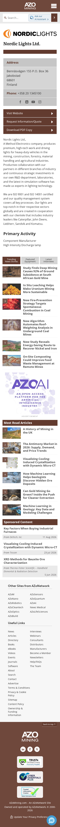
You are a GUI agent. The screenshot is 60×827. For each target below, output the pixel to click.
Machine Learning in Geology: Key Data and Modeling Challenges (38, 509)
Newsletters (36, 657)
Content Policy (16, 704)
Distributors (36, 644)
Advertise (13, 683)
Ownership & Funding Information (15, 712)
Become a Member (40, 653)
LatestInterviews (49, 260)
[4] (11, 324)
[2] (11, 289)
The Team (35, 666)
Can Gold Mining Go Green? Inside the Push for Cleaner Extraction (39, 494)
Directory (13, 640)
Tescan (13, 552)
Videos (11, 653)
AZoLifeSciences (39, 611)
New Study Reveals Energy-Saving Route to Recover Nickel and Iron (40, 345)
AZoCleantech (15, 607)
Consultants (36, 640)
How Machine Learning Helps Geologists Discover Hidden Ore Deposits (39, 479)
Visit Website (15, 113)
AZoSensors (36, 594)
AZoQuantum (37, 598)
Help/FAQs (36, 661)
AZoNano (13, 598)
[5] (11, 345)
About (11, 670)
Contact (12, 679)
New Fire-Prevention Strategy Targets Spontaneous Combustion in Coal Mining (37, 307)
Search (12, 674)
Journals (12, 661)
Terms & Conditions (19, 687)
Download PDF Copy (19, 130)
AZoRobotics (15, 603)
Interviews (36, 631)
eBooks (12, 648)
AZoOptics (13, 611)
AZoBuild (13, 616)
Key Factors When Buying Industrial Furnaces (28, 530)
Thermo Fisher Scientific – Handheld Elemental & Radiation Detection (25, 569)
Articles (12, 635)
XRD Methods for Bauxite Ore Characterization (24, 560)
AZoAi (33, 603)
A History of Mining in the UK (38, 430)
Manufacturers (38, 648)
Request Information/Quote (24, 121)
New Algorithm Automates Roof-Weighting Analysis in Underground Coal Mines (38, 327)
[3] (11, 303)
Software (13, 666)
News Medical (38, 607)
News (11, 631)
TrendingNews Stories (11, 260)
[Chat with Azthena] (52, 820)
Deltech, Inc (16, 537)
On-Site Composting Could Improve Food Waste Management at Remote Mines (38, 362)
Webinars (35, 635)
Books (11, 644)
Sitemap (12, 699)
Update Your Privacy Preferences (31, 817)
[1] (11, 271)
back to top (48, 724)
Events (11, 657)
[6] (11, 360)
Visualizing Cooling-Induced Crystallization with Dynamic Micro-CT (39, 462)
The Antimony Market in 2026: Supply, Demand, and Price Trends (40, 447)
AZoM (11, 594)
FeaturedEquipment (30, 260)
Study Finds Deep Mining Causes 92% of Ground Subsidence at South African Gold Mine (40, 273)
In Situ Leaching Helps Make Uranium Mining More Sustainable (38, 288)
